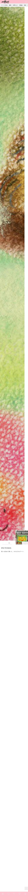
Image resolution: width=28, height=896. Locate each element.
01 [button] (3, 543)
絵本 (25, 5)
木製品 (20, 5)
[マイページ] (3, 894)
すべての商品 (4, 5)
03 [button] (9, 543)
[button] (23, 543)
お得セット (15, 5)
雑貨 (10, 5)
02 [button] (6, 543)
